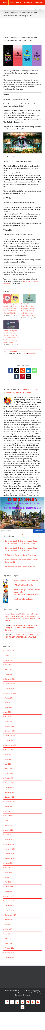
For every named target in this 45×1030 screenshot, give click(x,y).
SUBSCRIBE (39, 530)
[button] (22, 499)
